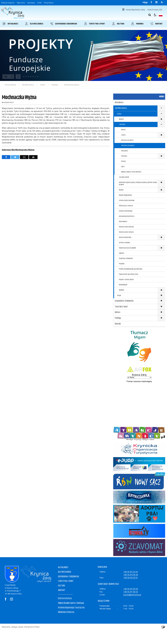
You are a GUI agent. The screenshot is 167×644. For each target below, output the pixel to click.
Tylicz (123, 166)
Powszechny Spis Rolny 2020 (128, 274)
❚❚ (4, 76)
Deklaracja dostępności (8, 3)
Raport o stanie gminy (126, 279)
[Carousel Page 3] (28, 76)
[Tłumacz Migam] (139, 364)
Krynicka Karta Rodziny (126, 226)
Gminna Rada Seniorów (126, 200)
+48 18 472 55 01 (130, 578)
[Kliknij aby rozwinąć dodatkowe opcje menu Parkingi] (161, 318)
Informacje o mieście (126, 205)
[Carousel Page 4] (30, 76)
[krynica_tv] (139, 537)
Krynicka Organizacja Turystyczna (71, 608)
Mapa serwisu (21, 3)
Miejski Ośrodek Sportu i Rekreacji (71, 603)
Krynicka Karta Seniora (126, 232)
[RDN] (139, 488)
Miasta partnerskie (125, 237)
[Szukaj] (149, 15)
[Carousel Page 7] (37, 76)
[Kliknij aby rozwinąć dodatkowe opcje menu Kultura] (161, 312)
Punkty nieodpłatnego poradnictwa (130, 269)
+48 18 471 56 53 (130, 592)
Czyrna (123, 135)
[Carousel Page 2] (26, 76)
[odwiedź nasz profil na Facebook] (151, 2)
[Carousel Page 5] (33, 76)
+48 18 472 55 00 (130, 575)
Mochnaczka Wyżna (128, 145)
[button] (155, 15)
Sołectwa (122, 124)
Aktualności (119, 102)
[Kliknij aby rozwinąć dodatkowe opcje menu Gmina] (161, 114)
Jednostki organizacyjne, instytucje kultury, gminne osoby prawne (138, 183)
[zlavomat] (139, 555)
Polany (123, 161)
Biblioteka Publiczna (66, 612)
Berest (123, 129)
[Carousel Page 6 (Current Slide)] (35, 76)
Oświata (121, 253)
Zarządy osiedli (124, 177)
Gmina (119, 113)
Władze (121, 119)
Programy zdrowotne (126, 258)
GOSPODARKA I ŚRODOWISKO (68, 577)
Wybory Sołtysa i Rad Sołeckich (131, 171)
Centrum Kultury (65, 598)
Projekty (121, 263)
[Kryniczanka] (139, 503)
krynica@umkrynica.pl (132, 595)
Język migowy (31, 3)
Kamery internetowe (125, 211)
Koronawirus (123, 221)
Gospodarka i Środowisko (124, 301)
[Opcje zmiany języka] (160, 15)
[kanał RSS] (161, 2)
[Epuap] (139, 470)
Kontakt (39, 3)
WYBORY (121, 290)
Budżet (121, 189)
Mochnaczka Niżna (127, 140)
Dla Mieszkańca (121, 108)
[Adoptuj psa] (139, 522)
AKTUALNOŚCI (63, 567)
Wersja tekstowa (48, 3)
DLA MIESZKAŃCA (64, 572)
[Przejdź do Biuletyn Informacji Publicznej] (145, 2)
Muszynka (124, 150)
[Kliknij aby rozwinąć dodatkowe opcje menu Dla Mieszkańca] (161, 108)
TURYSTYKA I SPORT (66, 581)
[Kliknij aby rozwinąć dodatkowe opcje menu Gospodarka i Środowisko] (161, 301)
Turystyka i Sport (121, 306)
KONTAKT (61, 590)
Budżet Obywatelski (125, 195)
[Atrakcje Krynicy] (139, 440)
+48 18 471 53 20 (130, 572)
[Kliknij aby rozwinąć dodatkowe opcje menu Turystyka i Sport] (161, 307)
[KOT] (139, 455)
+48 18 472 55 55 (130, 589)
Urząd (119, 295)
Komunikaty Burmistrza (126, 216)
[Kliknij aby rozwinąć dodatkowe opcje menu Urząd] (161, 295)
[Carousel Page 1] (23, 76)
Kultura (117, 312)
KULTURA (61, 586)
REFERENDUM (123, 284)
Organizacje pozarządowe (127, 247)
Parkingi (118, 318)
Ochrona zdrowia (124, 242)
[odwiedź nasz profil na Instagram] (156, 2)
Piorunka (124, 156)
